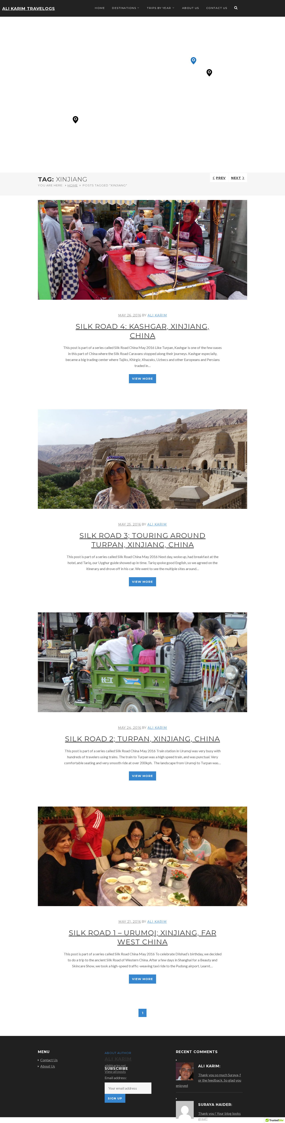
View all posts (115, 1071)
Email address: (116, 1078)
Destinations (124, 8)
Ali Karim (157, 315)
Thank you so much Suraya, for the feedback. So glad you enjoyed (208, 1080)
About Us (190, 8)
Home (100, 8)
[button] (76, 120)
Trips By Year (159, 8)
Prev (221, 178)
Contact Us (216, 8)
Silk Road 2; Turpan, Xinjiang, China (142, 738)
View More (142, 378)
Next (236, 178)
